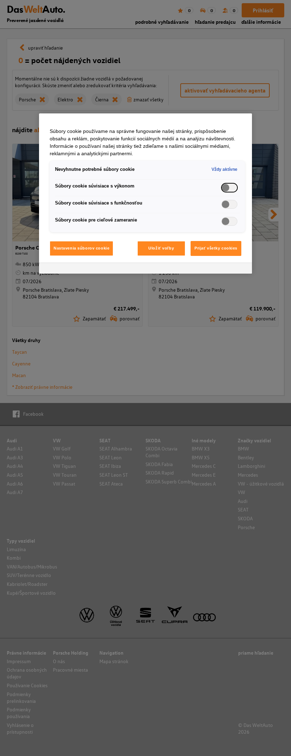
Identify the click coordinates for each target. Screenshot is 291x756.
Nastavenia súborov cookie (81, 248)
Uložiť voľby (161, 248)
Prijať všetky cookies (215, 248)
